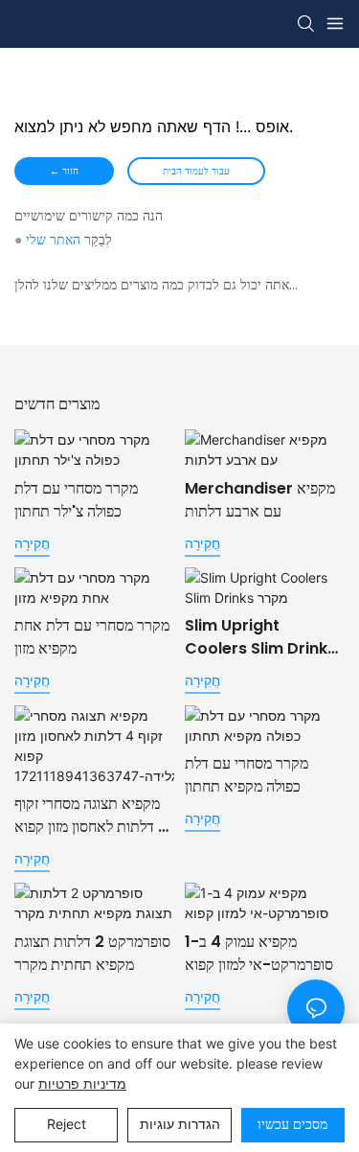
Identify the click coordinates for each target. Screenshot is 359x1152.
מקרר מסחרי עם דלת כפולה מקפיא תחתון (246, 774)
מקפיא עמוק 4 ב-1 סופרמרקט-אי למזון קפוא (259, 953)
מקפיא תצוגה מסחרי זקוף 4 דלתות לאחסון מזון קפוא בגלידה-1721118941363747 (91, 816)
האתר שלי (53, 239)
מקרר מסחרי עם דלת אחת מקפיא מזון (91, 636)
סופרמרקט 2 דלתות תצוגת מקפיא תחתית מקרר (92, 953)
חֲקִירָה (32, 543)
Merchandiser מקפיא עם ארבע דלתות (260, 499)
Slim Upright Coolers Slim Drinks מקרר (260, 637)
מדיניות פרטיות (82, 1083)
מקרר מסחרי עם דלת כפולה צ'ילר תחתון (76, 499)
